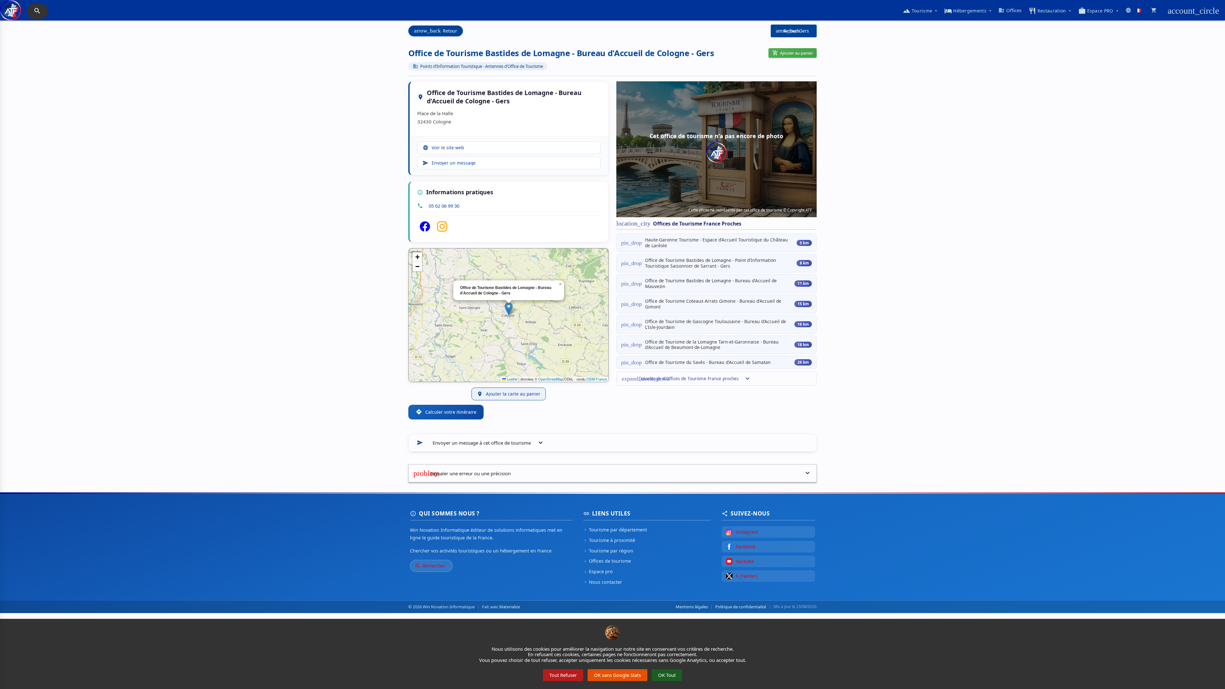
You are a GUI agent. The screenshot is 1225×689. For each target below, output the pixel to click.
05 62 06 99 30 (444, 206)
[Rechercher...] (37, 11)
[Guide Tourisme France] (10, 13)
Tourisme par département (615, 530)
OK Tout (667, 675)
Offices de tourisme (607, 561)
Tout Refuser (563, 675)
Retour (435, 31)
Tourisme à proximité (609, 540)
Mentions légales (692, 606)
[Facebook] (425, 229)
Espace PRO (1099, 11)
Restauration (1050, 11)
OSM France (596, 379)
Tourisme (921, 11)
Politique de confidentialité (740, 606)
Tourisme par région (608, 551)
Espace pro (598, 571)
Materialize (509, 607)
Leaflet (511, 379)
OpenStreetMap (550, 379)
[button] (509, 308)
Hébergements (968, 11)
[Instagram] (442, 229)
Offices (1010, 10)
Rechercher (430, 566)
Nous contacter (602, 582)
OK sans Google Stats (617, 675)
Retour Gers (792, 31)
